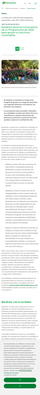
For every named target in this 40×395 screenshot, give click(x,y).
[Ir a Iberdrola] (10, 3)
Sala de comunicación (12, 8)
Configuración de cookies (11, 372)
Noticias (22, 8)
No (20, 380)
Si (20, 386)
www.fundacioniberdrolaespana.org (23, 285)
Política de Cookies (25, 370)
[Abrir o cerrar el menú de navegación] (35, 3)
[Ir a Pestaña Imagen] (17, 50)
